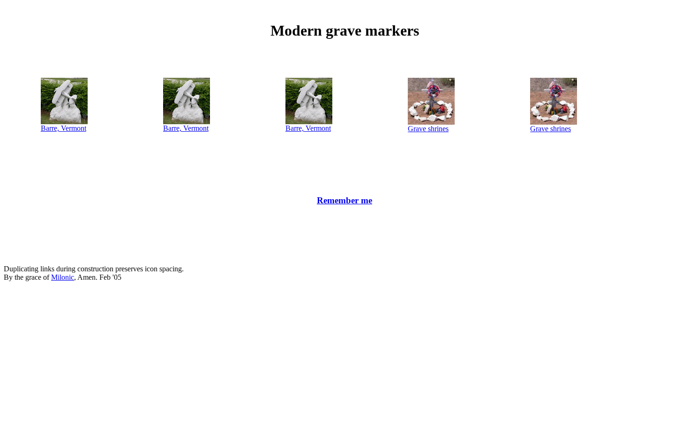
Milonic (62, 277)
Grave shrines (428, 129)
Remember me (344, 200)
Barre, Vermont (63, 128)
